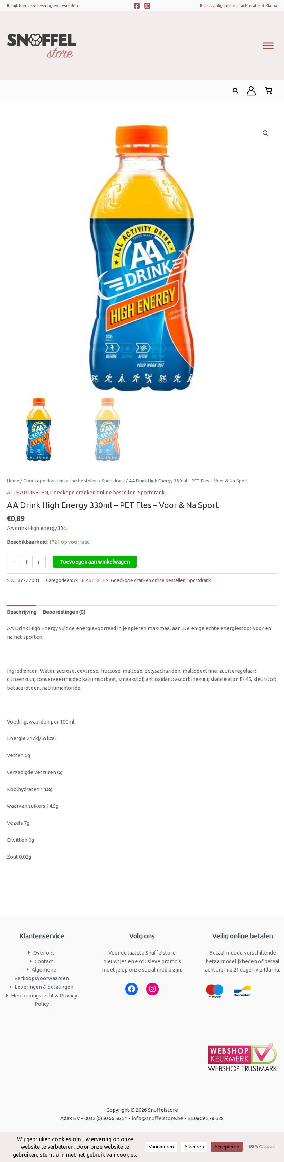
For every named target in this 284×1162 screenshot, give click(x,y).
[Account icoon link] (251, 91)
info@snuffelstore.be (157, 1118)
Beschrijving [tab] (21, 612)
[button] (236, 91)
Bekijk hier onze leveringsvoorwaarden (42, 5)
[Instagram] (147, 6)
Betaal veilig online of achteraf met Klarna (238, 5)
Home (13, 481)
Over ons (44, 953)
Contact (44, 961)
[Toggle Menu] (268, 45)
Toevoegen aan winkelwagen (95, 562)
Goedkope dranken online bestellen (60, 481)
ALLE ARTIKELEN (27, 492)
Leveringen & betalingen (44, 987)
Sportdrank (113, 481)
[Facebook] (137, 6)
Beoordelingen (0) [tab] (64, 612)
